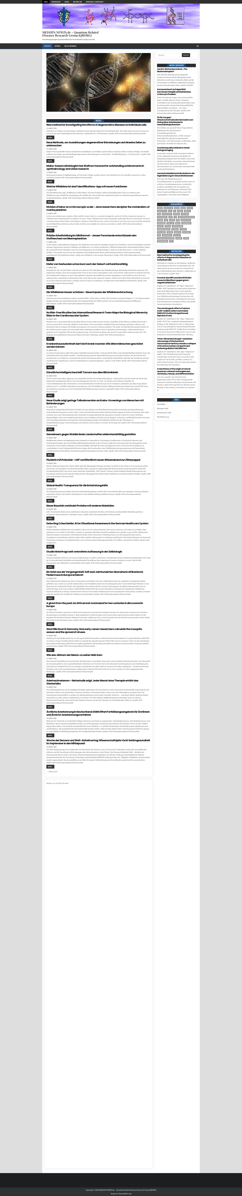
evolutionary (162, 217)
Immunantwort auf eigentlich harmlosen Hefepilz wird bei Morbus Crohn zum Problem (174, 92)
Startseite (47, 46)
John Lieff (170, 223)
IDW (178, 220)
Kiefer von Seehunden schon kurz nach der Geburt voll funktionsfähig (87, 264)
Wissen (67, 2)
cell (170, 211)
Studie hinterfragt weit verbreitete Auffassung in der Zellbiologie (84, 551)
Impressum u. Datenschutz (94, 2)
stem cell (177, 235)
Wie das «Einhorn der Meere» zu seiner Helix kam (74, 655)
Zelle (171, 241)
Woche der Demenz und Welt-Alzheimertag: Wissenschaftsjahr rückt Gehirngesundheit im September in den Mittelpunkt (98, 742)
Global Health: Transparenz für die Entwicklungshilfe (77, 485)
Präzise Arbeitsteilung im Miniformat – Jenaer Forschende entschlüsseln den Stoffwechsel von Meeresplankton (91, 237)
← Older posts (51, 772)
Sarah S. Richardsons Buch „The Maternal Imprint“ (172, 70)
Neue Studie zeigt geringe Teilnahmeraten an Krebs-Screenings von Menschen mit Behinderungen (95, 402)
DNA (159, 214)
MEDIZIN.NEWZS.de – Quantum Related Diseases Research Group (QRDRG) (70, 33)
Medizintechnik (177, 226)
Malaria (160, 226)
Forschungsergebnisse (186, 217)
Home (46, 2)
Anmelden (161, 404)
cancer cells (162, 211)
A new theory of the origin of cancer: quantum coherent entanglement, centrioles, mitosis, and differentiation (175, 371)
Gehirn (160, 220)
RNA (159, 235)
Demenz (180, 211)
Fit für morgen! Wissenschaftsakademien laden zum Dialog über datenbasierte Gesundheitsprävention (175, 121)
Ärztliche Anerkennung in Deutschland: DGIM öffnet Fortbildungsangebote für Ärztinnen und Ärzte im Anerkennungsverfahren (98, 713)
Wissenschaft (56, 2)
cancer (189, 208)
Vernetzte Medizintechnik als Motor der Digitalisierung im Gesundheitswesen (176, 174)
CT (174, 211)
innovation (161, 223)
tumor (186, 238)
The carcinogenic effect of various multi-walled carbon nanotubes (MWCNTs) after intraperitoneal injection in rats (173, 312)
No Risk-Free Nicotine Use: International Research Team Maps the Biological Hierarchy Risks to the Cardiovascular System (97, 314)
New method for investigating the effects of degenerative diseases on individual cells (96, 125)
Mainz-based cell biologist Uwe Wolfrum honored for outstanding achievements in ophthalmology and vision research (95, 167)
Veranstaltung (163, 241)
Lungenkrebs (186, 223)
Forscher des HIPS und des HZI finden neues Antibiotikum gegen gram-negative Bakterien (174, 280)
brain (183, 208)
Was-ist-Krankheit (70, 46)
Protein (169, 232)
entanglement (167, 214)
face (170, 217)
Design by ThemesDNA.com (121, 1194)
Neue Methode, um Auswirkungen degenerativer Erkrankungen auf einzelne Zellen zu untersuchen (95, 144)
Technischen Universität (166, 238)
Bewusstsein (168, 208)
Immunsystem (185, 220)
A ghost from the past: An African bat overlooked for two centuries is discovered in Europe (94, 604)
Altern (160, 208)
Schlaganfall (167, 235)
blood (177, 208)
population (161, 232)
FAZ (175, 217)
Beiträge (57, 46)
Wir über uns (77, 2)
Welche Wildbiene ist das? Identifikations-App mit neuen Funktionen (86, 186)
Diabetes (187, 211)
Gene (166, 220)
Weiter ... (50, 137)
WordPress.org (163, 417)
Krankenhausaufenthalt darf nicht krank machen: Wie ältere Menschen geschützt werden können (94, 345)
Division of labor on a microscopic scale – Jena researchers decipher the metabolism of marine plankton (97, 208)
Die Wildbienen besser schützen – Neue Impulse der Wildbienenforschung (89, 292)
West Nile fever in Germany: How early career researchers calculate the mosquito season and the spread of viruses (94, 630)
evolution (185, 214)
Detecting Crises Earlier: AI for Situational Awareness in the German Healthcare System (97, 523)
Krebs (178, 223)
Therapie (179, 238)
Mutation (175, 229)
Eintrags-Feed (162, 408)
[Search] (198, 46)
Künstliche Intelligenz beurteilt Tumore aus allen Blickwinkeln (82, 372)
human (172, 220)
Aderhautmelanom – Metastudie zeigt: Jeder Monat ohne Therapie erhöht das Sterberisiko (92, 682)
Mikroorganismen (164, 229)
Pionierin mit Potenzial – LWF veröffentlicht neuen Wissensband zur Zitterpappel (93, 460)
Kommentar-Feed (164, 413)
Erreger (176, 214)
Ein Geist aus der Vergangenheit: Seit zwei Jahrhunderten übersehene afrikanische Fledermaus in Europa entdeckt (94, 573)
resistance (186, 232)
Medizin (167, 226)
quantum (178, 232)
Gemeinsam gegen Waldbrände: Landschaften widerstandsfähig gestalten (91, 434)
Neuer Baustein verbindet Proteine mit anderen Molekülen (80, 505)
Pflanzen (183, 229)
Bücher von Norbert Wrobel (57, 783)
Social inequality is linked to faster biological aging (173, 149)
